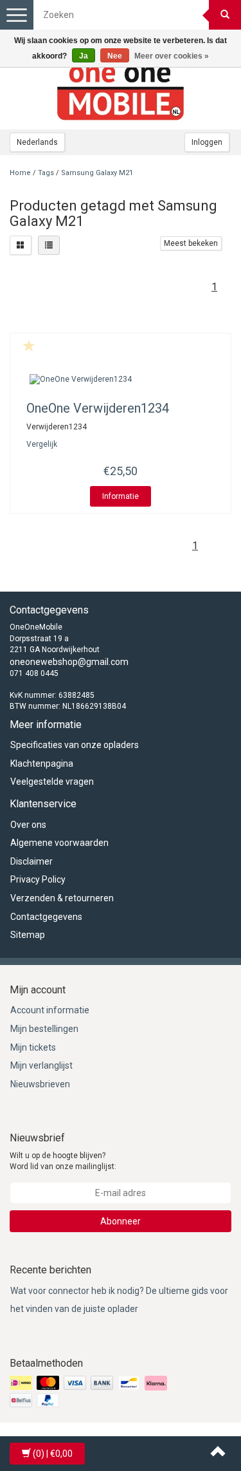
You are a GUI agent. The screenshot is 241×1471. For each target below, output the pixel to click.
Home (20, 173)
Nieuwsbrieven (40, 1084)
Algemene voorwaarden (59, 843)
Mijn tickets (33, 1047)
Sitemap (27, 935)
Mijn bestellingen (44, 1029)
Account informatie (49, 1010)
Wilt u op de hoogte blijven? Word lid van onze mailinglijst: (63, 1161)
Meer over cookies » (171, 56)
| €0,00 (53, 1453)
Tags (46, 173)
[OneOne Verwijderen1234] (120, 379)
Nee (114, 56)
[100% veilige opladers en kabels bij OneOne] (121, 90)
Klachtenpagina (41, 763)
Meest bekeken (191, 243)
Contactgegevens (46, 917)
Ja (83, 56)
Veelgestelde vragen (52, 781)
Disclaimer (31, 861)
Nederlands (37, 142)
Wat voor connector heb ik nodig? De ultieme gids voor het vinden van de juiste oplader (119, 1300)
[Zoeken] (225, 15)
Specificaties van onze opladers (74, 745)
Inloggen (207, 142)
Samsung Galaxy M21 (97, 173)
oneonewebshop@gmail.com (69, 662)
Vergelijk (41, 444)
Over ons (28, 825)
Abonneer (120, 1221)
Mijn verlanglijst (41, 1065)
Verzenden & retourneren (62, 898)
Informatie (120, 496)
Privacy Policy (38, 879)
